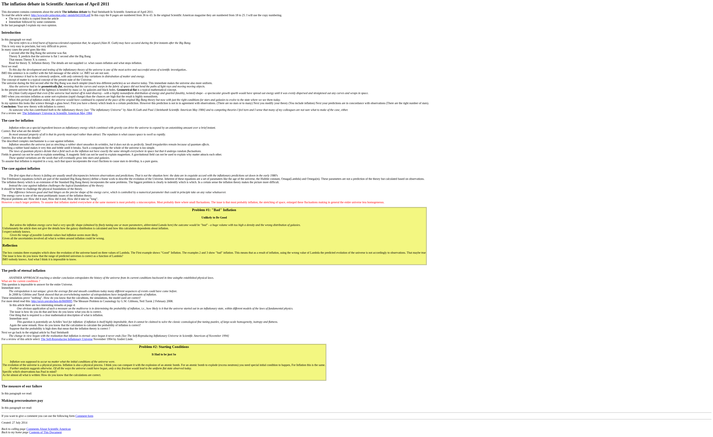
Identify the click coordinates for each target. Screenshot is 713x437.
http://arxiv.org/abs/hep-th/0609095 (51, 301)
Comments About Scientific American (48, 428)
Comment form (84, 415)
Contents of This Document (45, 432)
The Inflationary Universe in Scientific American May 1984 (57, 113)
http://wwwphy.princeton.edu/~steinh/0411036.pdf (60, 15)
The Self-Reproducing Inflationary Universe (67, 339)
